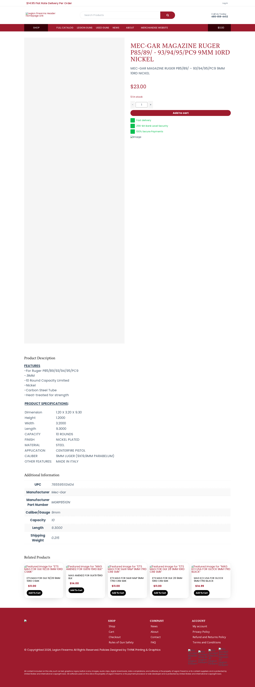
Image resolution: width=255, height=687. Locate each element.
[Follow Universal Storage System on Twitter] (33, 630)
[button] (219, 27)
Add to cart (181, 113)
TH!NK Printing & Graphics (144, 650)
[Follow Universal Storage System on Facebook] (26, 630)
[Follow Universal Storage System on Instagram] (39, 630)
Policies (104, 650)
